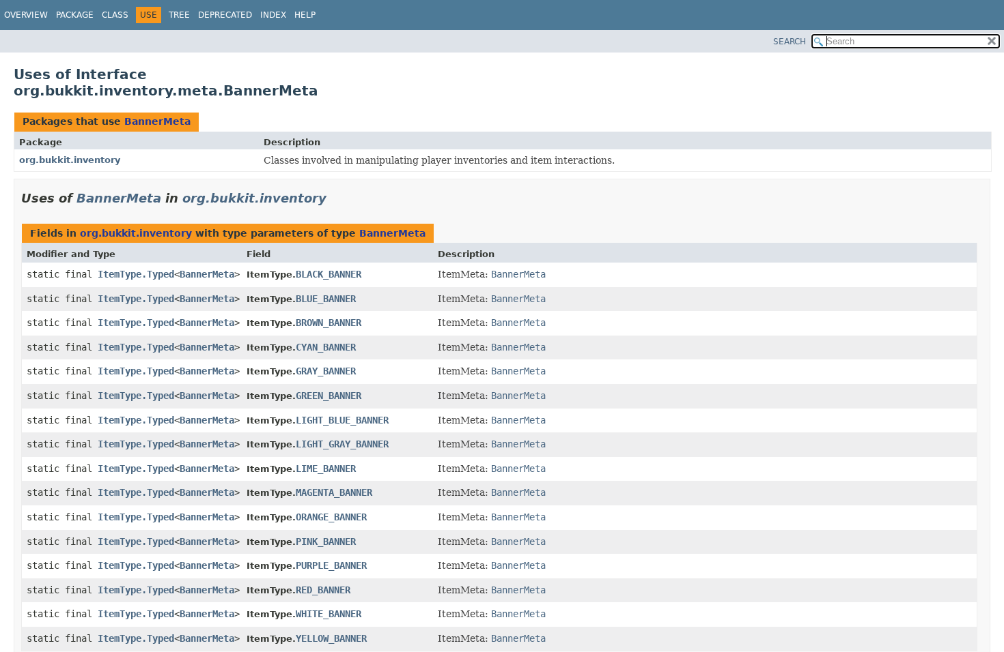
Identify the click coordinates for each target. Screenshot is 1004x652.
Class (115, 15)
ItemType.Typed (136, 274)
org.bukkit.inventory (69, 160)
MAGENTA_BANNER (334, 492)
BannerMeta (157, 121)
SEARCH (789, 41)
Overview (26, 15)
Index (273, 15)
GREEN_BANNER (328, 395)
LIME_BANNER (326, 468)
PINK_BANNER (326, 541)
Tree (179, 15)
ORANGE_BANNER (331, 517)
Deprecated (225, 15)
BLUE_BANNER (326, 298)
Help (305, 15)
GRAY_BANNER (326, 371)
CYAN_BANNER (326, 347)
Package (75, 15)
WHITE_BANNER (328, 613)
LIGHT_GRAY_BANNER (342, 444)
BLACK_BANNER (328, 274)
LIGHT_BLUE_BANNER (342, 420)
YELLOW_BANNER (331, 638)
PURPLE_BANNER (331, 565)
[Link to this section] (336, 198)
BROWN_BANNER (328, 322)
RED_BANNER (323, 589)
